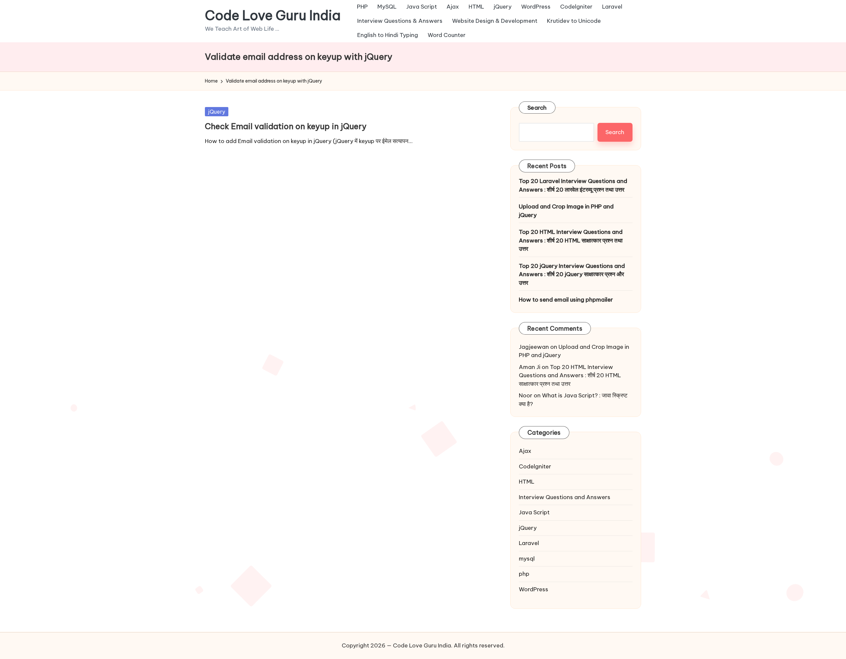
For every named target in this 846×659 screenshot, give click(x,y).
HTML (526, 481)
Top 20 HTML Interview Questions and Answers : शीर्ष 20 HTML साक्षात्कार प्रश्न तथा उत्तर (571, 240)
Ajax (525, 451)
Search (537, 107)
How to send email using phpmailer (566, 299)
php (524, 573)
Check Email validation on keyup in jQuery (285, 126)
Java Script (534, 512)
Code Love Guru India (273, 15)
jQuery (216, 111)
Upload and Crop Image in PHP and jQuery (566, 211)
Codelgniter (535, 466)
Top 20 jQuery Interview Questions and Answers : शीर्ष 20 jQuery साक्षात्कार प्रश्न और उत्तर (572, 274)
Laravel (529, 543)
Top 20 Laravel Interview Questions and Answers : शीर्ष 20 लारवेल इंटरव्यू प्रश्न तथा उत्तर (573, 185)
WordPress (533, 589)
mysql (527, 558)
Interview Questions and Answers (564, 497)
